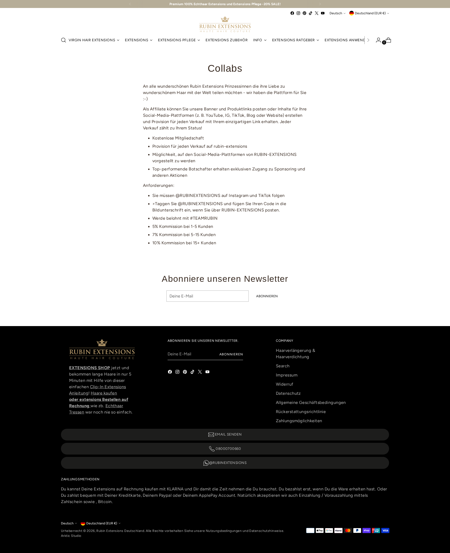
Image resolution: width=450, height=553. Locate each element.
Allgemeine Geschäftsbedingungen (311, 402)
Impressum (286, 375)
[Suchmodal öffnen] (63, 40)
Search (283, 366)
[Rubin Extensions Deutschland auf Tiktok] (310, 13)
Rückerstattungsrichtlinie (301, 411)
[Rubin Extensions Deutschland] (225, 24)
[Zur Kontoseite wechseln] (376, 40)
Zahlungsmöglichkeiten (299, 420)
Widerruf (284, 384)
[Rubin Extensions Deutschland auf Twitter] (317, 13)
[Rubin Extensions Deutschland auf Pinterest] (304, 13)
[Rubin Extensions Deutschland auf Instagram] (298, 13)
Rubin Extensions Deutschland (120, 531)
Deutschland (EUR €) (370, 13)
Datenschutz (288, 393)
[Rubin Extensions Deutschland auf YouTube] (323, 13)
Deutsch (336, 13)
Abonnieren (231, 354)
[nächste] (320, 4)
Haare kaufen (104, 393)
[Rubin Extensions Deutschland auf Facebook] (292, 13)
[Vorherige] (130, 4)
